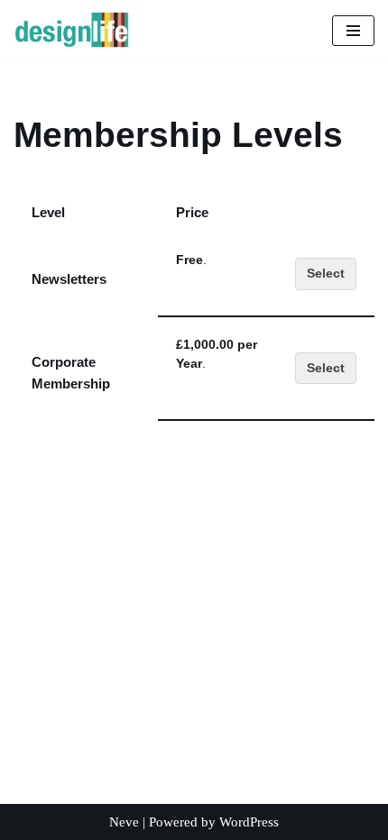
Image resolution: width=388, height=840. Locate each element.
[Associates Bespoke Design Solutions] (71, 30)
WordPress (249, 822)
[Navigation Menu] (353, 30)
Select (326, 273)
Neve (124, 822)
